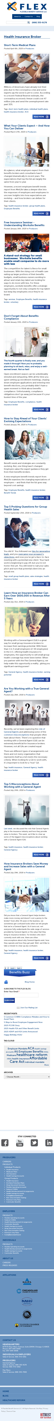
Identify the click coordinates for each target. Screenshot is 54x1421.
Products (8, 1164)
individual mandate (34, 1062)
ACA (26, 112)
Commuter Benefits (13, 1202)
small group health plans (19, 576)
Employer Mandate (17, 1048)
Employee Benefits (12, 209)
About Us (17, 16)
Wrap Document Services (15, 1185)
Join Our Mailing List (28, 1008)
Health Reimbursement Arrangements (20, 1191)
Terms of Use (11, 1411)
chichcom (27, 1291)
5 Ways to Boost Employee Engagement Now (23, 1022)
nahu (27, 1301)
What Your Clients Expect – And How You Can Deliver (27, 127)
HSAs (46, 1052)
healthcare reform (32, 1055)
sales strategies (36, 576)
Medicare (11, 1055)
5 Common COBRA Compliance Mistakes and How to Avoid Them (26, 1018)
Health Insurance (12, 1170)
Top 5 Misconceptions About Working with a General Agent (22, 785)
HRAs (9, 1059)
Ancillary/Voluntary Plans (15, 1183)
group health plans (37, 206)
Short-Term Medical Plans (20, 45)
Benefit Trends (10, 493)
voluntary (14, 302)
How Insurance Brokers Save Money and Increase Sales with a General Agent (26, 866)
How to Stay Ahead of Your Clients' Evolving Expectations (25, 420)
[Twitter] (34, 1143)
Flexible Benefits (27, 7)
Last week (8, 828)
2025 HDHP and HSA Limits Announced (20, 1032)
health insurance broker (14, 112)
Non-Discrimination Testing (16, 1198)
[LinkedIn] (49, 1143)
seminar (12, 299)
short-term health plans (18, 109)
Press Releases (10, 1265)
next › (12, 968)
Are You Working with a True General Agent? (26, 690)
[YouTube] (19, 1143)
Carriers (7, 1162)
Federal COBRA (12, 1189)
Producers (29, 48)
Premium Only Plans (13, 1200)
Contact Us (29, 16)
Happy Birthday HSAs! (13, 1035)
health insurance (15, 767)
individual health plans (38, 109)
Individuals (9, 1240)
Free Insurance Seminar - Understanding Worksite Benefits (24, 224)
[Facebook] (5, 1143)
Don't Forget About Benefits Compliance (21, 317)
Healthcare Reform (14, 1400)
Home (6, 1391)
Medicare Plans (11, 1172)
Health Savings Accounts (15, 1176)
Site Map (39, 1408)
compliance (30, 402)
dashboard (14, 1195)
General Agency (15, 672)
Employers (9, 1211)
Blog (38, 16)
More (46, 1065)
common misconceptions (16, 735)
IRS (16, 1051)
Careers (7, 1262)
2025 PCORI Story (12, 1025)
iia (27, 1314)
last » (19, 968)
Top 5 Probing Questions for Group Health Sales (25, 508)
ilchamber (27, 1325)
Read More (39, 117)
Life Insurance (11, 1174)
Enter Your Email (11, 991)
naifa (27, 1281)
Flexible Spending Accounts (16, 1187)
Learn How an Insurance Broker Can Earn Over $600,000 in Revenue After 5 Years (27, 595)
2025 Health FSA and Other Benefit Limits (21, 1028)
